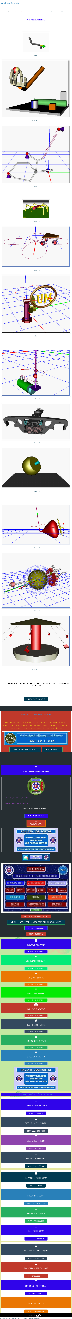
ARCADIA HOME (53, 722)
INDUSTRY (44, 725)
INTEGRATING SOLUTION (15, 728)
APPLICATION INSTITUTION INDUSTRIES (19, 11)
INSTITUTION (4, 11)
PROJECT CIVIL (44, 722)
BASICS (18, 722)
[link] (36, 32)
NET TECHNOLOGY (27, 722)
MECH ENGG (62, 722)
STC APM (11, 725)
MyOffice (12, 722)
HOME (6, 722)
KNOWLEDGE (65, 725)
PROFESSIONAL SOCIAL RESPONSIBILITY (32, 728)
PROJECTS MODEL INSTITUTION (39, 11)
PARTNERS (59, 728)
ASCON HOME (37, 725)
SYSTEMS (4, 725)
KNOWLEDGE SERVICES (49, 728)
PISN (58, 725)
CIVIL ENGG (35, 722)
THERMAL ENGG (28, 725)
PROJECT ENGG (18, 725)
